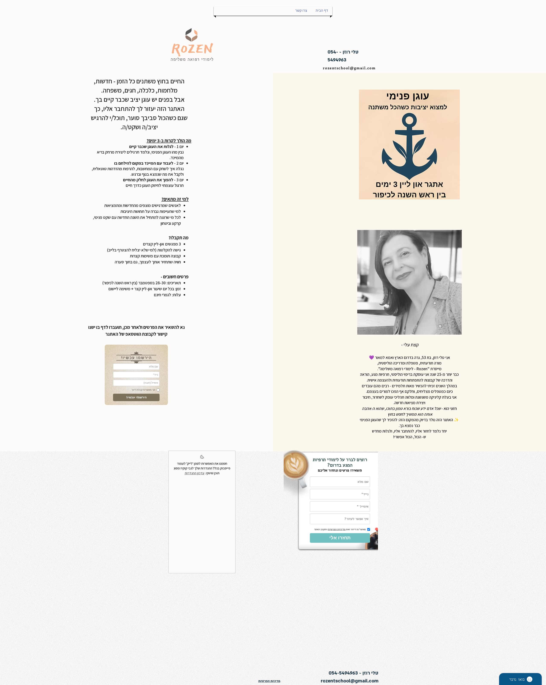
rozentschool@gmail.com (349, 67)
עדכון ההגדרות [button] (194, 473)
